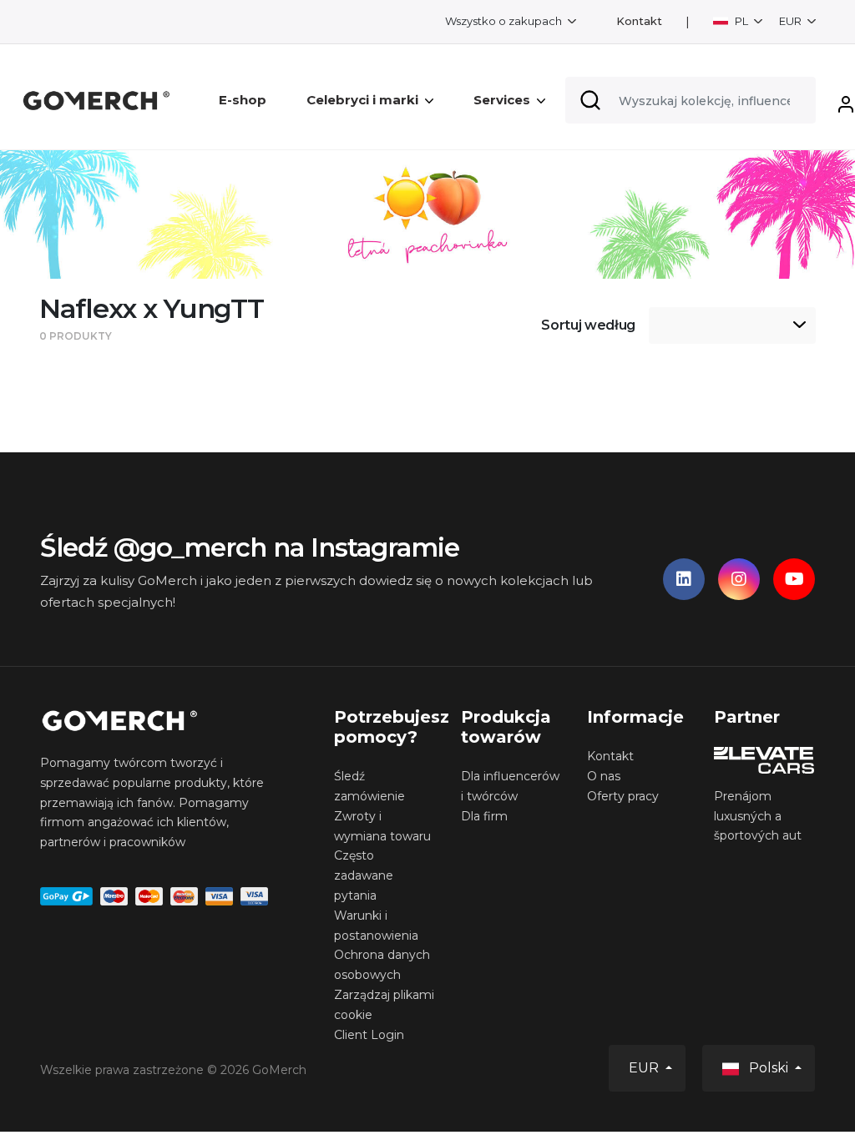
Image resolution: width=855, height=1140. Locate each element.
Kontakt (639, 21)
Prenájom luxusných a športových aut (758, 816)
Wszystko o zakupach (504, 21)
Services (501, 100)
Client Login (369, 1034)
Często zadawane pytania (363, 875)
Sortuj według (588, 325)
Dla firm (484, 816)
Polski (769, 1068)
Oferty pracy (623, 796)
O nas (603, 776)
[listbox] (732, 325)
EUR (791, 21)
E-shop (242, 100)
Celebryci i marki (362, 100)
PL (741, 21)
